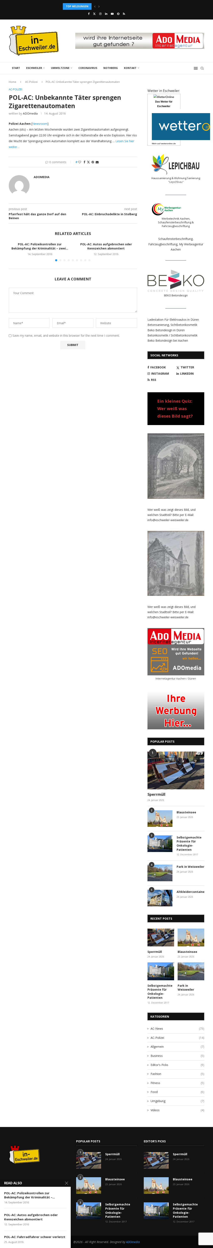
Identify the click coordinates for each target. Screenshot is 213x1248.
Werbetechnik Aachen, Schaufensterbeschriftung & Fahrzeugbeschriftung (176, 222)
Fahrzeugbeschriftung (162, 244)
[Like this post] (79, 162)
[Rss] (124, 14)
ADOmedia (30, 113)
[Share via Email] (97, 162)
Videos (177, 1110)
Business (177, 1056)
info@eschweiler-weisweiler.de (167, 520)
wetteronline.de (168, 143)
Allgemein (177, 1047)
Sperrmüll (156, 794)
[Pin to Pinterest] (93, 162)
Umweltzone (60, 68)
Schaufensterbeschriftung (175, 239)
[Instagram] (100, 14)
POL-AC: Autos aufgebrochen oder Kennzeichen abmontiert (106, 246)
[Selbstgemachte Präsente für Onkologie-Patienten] (159, 843)
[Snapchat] (118, 14)
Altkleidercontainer (190, 892)
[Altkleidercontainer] (159, 898)
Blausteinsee (186, 812)
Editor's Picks (177, 1065)
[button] (95, 6)
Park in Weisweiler (190, 867)
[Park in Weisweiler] (159, 873)
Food (177, 1092)
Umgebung (177, 1101)
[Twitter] (94, 14)
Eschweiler (34, 68)
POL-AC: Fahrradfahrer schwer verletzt (34, 1237)
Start (16, 68)
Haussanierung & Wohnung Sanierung (175, 178)
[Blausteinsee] (159, 818)
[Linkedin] (106, 14)
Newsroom (39, 124)
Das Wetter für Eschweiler (163, 104)
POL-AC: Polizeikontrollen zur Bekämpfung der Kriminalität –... (29, 1195)
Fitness (177, 1083)
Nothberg (110, 68)
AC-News (177, 1028)
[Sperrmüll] (175, 770)
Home (12, 82)
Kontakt (130, 68)
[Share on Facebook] (84, 162)
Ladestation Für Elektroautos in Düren (173, 319)
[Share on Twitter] (88, 162)
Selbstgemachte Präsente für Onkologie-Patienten (189, 843)
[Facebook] (88, 14)
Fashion (177, 1074)
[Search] (202, 68)
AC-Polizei (31, 82)
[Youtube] (112, 14)
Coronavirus (87, 68)
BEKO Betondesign (176, 295)
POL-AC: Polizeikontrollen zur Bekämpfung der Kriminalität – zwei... (39, 246)
